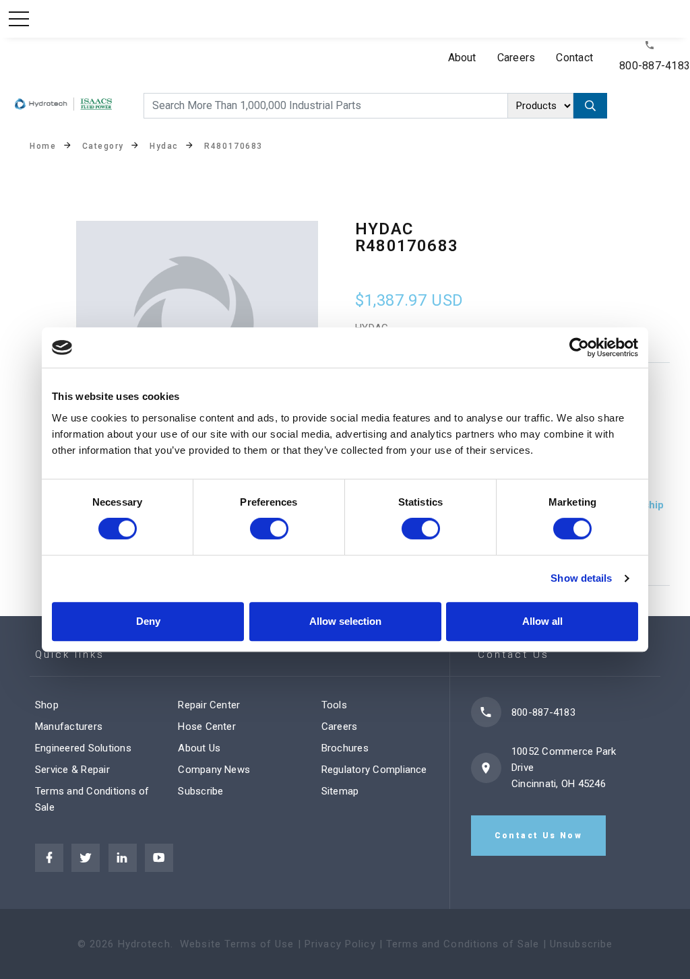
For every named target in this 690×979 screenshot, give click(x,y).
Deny (148, 621)
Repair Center (209, 705)
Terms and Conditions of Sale (463, 944)
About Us (199, 748)
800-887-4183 (654, 65)
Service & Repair (72, 770)
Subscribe (200, 791)
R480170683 (233, 146)
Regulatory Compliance (374, 770)
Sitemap (340, 791)
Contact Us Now (539, 835)
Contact (574, 57)
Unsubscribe (581, 944)
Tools (334, 705)
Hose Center (207, 726)
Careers (516, 57)
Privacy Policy (340, 944)
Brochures (345, 748)
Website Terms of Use (237, 944)
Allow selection (345, 621)
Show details (581, 578)
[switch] (269, 528)
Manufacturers (68, 726)
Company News (214, 770)
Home (43, 146)
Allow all (542, 621)
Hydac (164, 146)
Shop (47, 705)
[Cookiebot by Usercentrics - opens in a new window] (579, 347)
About (462, 57)
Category (103, 146)
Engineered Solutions (83, 748)
